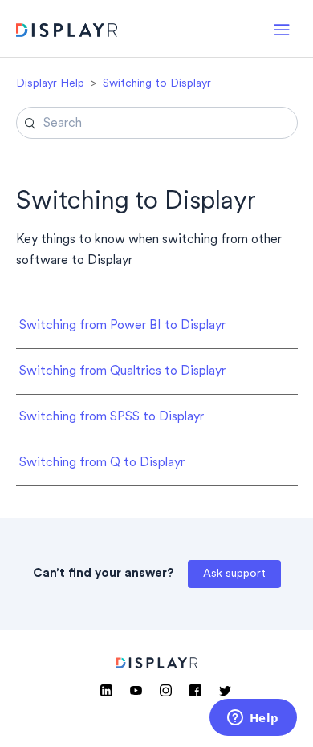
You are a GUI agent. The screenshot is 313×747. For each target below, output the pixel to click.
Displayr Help (50, 84)
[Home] (67, 32)
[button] (282, 28)
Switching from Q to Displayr (102, 463)
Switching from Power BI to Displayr (122, 325)
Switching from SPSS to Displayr (111, 417)
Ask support (234, 574)
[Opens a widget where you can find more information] (253, 719)
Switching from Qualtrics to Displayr (122, 371)
